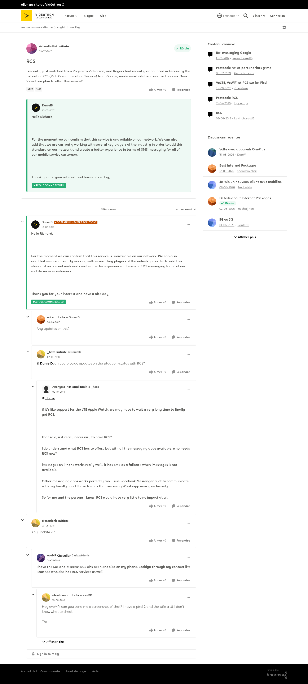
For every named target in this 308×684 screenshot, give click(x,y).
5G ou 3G (226, 219)
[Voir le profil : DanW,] (212, 152)
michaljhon (246, 209)
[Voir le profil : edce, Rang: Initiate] (41, 319)
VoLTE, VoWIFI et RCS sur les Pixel (241, 83)
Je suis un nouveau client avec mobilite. (250, 182)
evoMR (51, 555)
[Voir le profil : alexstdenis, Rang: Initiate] (35, 523)
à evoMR (86, 595)
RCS (219, 113)
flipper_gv (241, 103)
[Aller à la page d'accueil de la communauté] (38, 15)
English (61, 27)
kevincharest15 (242, 58)
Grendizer (241, 88)
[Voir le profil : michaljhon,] (212, 201)
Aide (95, 671)
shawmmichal (247, 171)
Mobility (75, 27)
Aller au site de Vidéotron (41, 4)
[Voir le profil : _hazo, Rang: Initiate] (41, 354)
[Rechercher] (245, 15)
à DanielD (73, 317)
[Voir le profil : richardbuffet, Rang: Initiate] (31, 48)
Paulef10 (243, 225)
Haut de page (76, 671)
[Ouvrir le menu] (284, 27)
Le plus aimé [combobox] (185, 209)
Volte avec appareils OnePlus (242, 149)
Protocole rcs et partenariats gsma (244, 68)
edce (50, 317)
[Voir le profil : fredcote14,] (212, 185)
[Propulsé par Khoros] (277, 674)
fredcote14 (245, 187)
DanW (241, 154)
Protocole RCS (227, 98)
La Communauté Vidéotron (37, 27)
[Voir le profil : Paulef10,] (212, 223)
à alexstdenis (80, 555)
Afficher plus (55, 642)
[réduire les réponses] (22, 221)
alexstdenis (49, 520)
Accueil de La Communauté (40, 671)
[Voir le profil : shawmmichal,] (212, 168)
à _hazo (93, 387)
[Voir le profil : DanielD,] (36, 107)
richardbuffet (48, 46)
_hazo (51, 352)
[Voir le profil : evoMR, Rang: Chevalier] (41, 558)
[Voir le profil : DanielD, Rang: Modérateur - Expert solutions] (35, 224)
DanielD (47, 105)
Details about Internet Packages (245, 198)
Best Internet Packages (237, 165)
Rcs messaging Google (233, 53)
